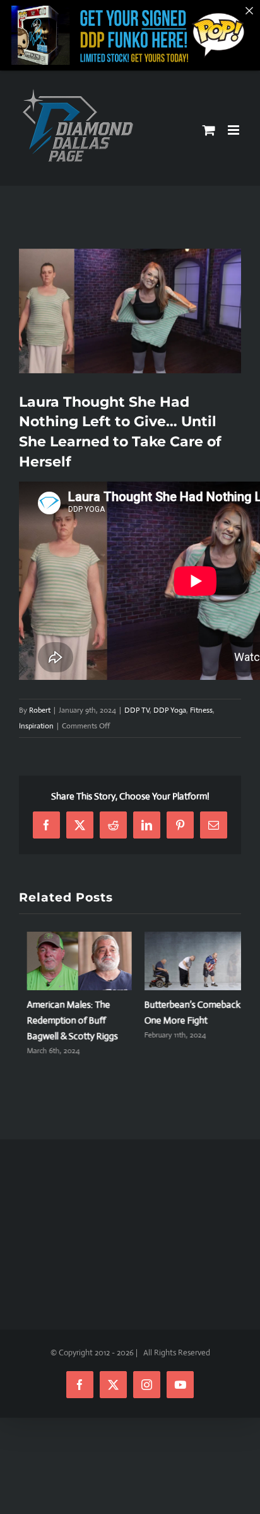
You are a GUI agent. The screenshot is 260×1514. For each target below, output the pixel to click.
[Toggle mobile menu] (234, 130)
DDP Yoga (169, 710)
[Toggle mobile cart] (209, 130)
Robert (39, 710)
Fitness (201, 710)
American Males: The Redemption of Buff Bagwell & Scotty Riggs (64, 1020)
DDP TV (137, 710)
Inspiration (36, 726)
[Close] (249, 10)
